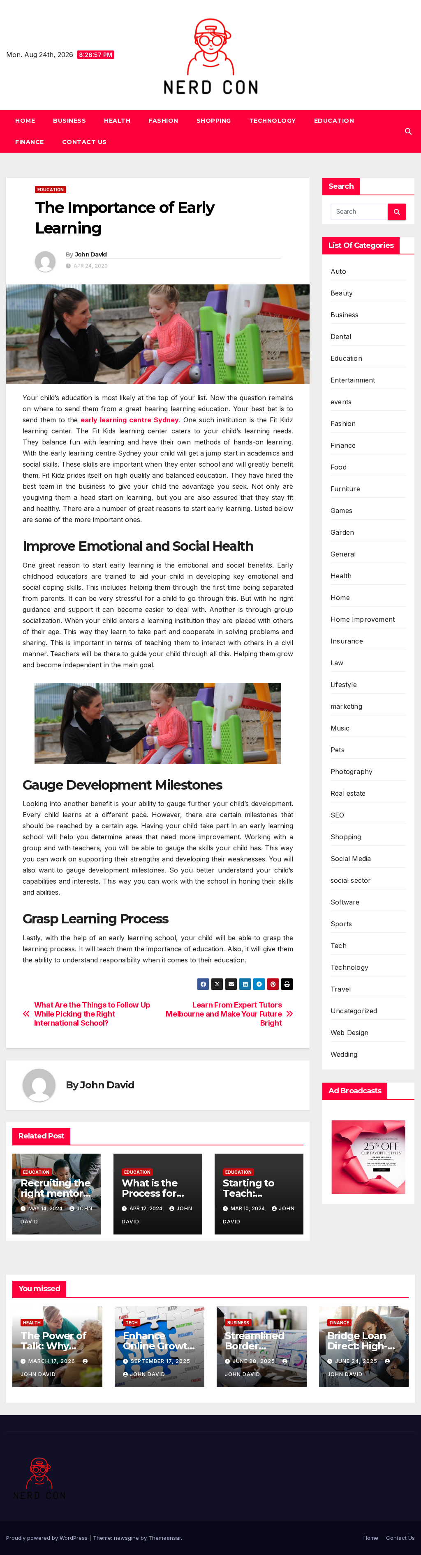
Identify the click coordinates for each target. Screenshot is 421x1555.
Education (334, 120)
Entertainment (353, 380)
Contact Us (84, 142)
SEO (338, 815)
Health (117, 120)
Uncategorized (354, 1011)
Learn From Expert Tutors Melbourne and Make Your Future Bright (224, 1014)
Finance (29, 142)
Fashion (163, 120)
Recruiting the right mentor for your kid (55, 1193)
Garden (342, 532)
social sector (351, 880)
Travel (341, 989)
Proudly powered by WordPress (47, 1537)
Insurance (347, 641)
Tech (339, 945)
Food (339, 467)
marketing (346, 706)
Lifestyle (344, 684)
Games (341, 510)
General (343, 554)
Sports (341, 924)
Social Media (351, 858)
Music (340, 728)
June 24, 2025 (357, 1361)
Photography (351, 771)
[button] (408, 131)
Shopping (214, 120)
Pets (338, 750)
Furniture (345, 489)
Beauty (342, 293)
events (341, 402)
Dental (341, 336)
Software (345, 902)
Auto (338, 271)
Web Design (349, 1032)
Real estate (348, 793)
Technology (272, 120)
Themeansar (164, 1537)
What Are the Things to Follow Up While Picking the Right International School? (92, 1014)
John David (91, 254)
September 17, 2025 (160, 1361)
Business (69, 120)
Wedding (344, 1054)
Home (25, 120)
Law (337, 663)
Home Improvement (363, 619)
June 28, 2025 (255, 1361)
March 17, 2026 (52, 1361)
